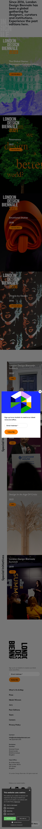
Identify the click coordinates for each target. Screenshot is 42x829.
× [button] (29, 790)
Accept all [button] (10, 818)
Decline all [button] (23, 818)
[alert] (16, 808)
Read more (17, 801)
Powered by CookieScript (17, 825)
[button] (40, 391)
